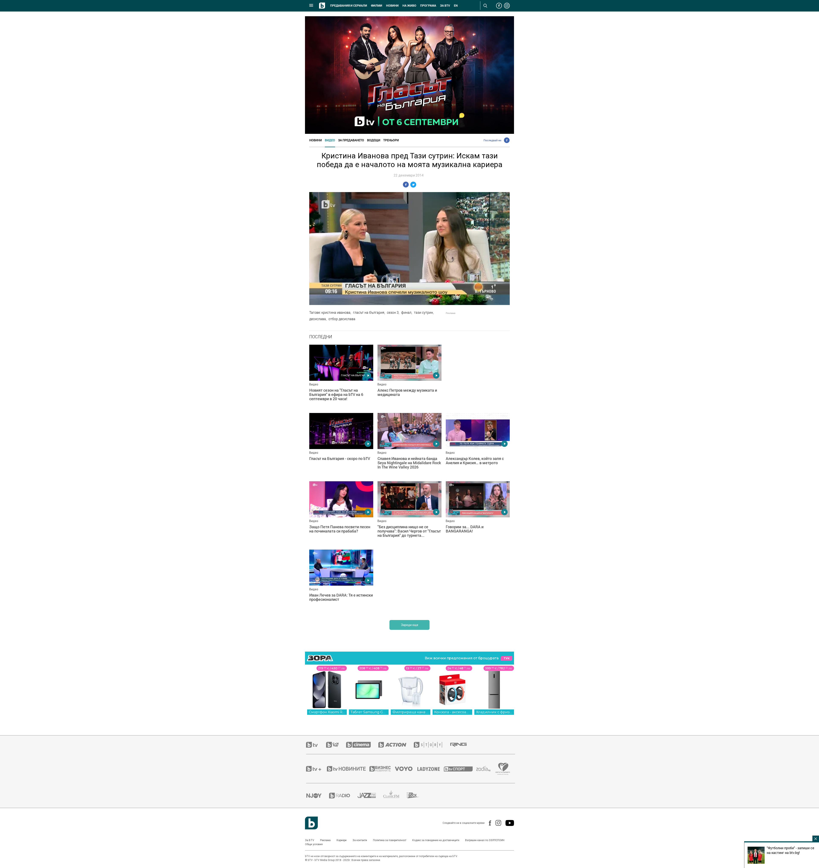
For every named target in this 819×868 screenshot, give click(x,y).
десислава (317, 319)
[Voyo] (406, 769)
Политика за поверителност (389, 840)
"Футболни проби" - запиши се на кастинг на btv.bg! (790, 850)
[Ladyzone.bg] (430, 768)
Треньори (391, 140)
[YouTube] (507, 823)
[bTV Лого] (311, 823)
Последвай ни (492, 140)
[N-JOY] (317, 795)
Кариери (342, 840)
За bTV (445, 5)
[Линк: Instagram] (496, 823)
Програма (428, 5)
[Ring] (462, 745)
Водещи (373, 140)
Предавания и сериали (348, 5)
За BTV (309, 840)
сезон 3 (393, 312)
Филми (376, 5)
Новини (392, 5)
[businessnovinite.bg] (382, 768)
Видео (330, 140)
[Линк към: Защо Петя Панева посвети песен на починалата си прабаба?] (341, 513)
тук (507, 658)
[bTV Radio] (343, 795)
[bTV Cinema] (362, 745)
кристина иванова (335, 312)
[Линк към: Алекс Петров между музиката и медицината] (409, 377)
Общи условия (314, 844)
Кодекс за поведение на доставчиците (435, 840)
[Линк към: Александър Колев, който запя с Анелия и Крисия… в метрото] (478, 445)
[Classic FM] (395, 796)
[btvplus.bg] (316, 769)
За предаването (351, 140)
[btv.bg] (316, 745)
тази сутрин (423, 312)
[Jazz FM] (370, 795)
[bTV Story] (432, 745)
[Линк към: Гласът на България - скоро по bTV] (341, 445)
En (456, 5)
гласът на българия (368, 312)
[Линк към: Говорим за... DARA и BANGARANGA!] (478, 513)
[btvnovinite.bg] (347, 769)
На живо (409, 5)
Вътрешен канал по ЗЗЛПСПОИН (484, 840)
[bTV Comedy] (336, 745)
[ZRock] (417, 795)
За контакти (360, 840)
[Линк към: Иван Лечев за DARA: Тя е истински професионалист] (341, 582)
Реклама (325, 840)
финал (406, 312)
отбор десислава (341, 319)
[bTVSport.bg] (460, 768)
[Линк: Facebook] (488, 823)
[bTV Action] (396, 745)
